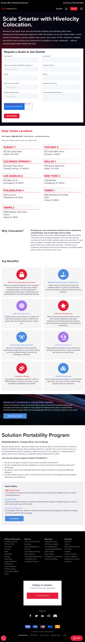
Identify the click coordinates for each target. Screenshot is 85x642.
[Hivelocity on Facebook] (30, 616)
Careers (67, 552)
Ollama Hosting (9, 569)
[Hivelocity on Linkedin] (42, 616)
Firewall (27, 549)
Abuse (64, 635)
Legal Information (23, 635)
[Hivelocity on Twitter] (36, 616)
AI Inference (8, 564)
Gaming (7, 557)
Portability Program (31, 561)
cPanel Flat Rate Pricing (33, 557)
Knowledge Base (51, 547)
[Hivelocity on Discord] (55, 616)
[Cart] (66, 8)
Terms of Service (44, 635)
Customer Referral (71, 557)
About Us (68, 542)
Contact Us (68, 561)
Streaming (8, 559)
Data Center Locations (73, 547)
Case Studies (49, 552)
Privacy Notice (34, 635)
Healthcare (8, 554)
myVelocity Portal (51, 542)
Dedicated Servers (11, 542)
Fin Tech (7, 549)
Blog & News (49, 554)
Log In (73, 9)
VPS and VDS (9, 544)
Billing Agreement (55, 635)
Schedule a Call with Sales (73, 3)
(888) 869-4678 (17, 136)
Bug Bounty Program (72, 559)
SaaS (6, 552)
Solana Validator (10, 566)
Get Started (44, 596)
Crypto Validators (10, 561)
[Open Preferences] (3, 638)
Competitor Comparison (53, 557)
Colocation (8, 547)
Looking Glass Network (53, 549)
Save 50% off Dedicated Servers (15, 3)
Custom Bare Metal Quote (11, 572)
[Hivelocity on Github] (49, 616)
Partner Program (70, 554)
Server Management (32, 547)
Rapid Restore (30, 554)
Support (59, 9)
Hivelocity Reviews (51, 559)
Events (67, 544)
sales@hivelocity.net (42, 136)
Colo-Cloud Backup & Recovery (32, 543)
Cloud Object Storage (32, 552)
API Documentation (52, 544)
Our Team (68, 549)
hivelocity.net (29, 136)
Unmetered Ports (31, 559)
